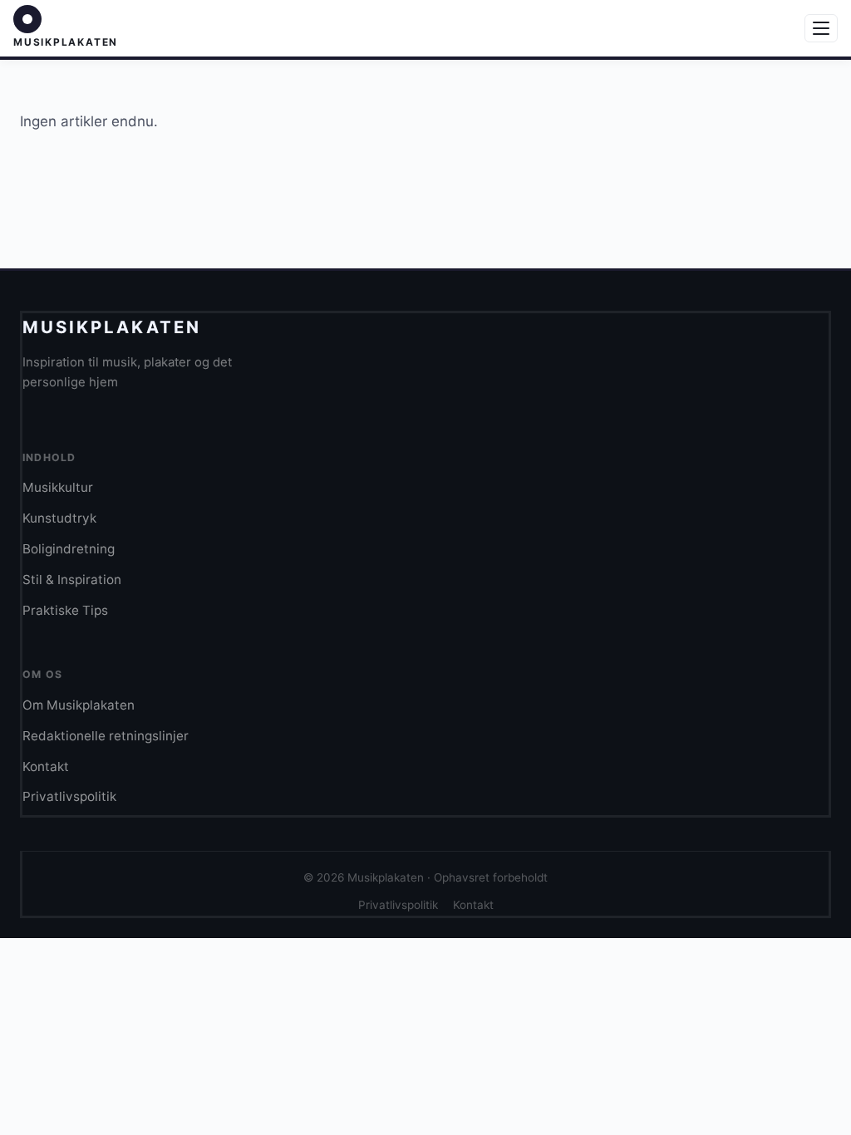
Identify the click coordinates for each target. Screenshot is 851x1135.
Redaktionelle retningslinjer (105, 736)
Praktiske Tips (65, 610)
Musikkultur (57, 487)
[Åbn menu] (821, 28)
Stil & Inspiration (71, 579)
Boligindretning (68, 549)
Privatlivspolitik (69, 796)
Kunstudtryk (59, 518)
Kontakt (45, 766)
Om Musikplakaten (78, 705)
